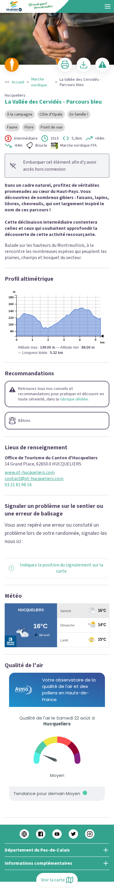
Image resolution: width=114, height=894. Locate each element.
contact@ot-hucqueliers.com (34, 479)
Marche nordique (39, 82)
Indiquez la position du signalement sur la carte (61, 568)
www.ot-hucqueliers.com (30, 473)
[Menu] (107, 6)
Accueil (18, 82)
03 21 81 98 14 (18, 485)
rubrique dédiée (74, 399)
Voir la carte (53, 880)
